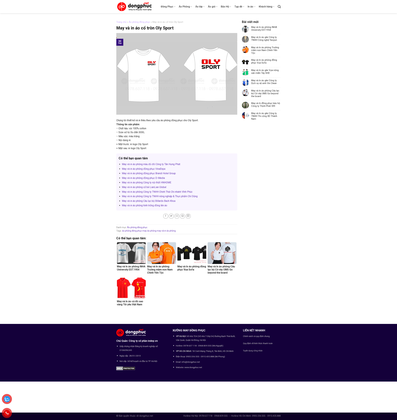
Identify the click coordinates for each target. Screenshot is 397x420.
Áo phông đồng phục (139, 22)
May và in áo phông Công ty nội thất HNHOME (146, 182)
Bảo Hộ (225, 6)
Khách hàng (265, 6)
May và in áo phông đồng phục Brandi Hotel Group (149, 173)
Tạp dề (238, 6)
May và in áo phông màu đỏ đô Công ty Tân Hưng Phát (151, 164)
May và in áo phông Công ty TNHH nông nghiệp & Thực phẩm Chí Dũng (160, 196)
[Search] (279, 6)
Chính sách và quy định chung (256, 336)
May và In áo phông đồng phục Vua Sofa (264, 61)
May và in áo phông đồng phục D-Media (143, 178)
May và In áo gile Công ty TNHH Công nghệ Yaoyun (264, 38)
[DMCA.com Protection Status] (125, 368)
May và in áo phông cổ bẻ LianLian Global (144, 187)
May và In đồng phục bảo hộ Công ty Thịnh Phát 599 (265, 104)
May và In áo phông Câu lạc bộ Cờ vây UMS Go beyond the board (265, 93)
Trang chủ (121, 22)
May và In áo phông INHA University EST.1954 (264, 28)
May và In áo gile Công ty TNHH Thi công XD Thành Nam (264, 116)
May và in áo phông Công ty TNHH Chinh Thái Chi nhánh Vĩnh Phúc (157, 191)
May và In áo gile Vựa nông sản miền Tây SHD (265, 71)
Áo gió (211, 6)
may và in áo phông (166, 231)
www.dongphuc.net (193, 367)
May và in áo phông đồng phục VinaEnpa (143, 168)
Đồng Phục (167, 6)
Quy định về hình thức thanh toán (258, 343)
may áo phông (149, 231)
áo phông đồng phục (132, 231)
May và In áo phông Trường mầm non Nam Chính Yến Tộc (265, 50)
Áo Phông (184, 6)
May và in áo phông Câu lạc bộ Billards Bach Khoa (148, 200)
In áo (250, 6)
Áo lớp (199, 6)
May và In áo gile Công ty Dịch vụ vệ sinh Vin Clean (264, 82)
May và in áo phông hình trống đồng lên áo (144, 205)
